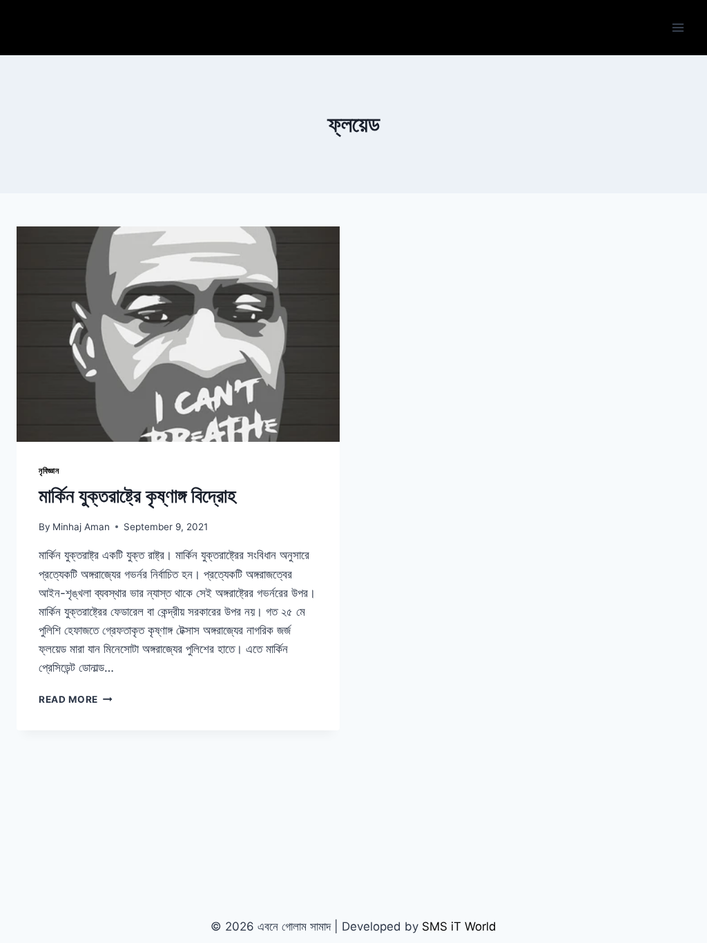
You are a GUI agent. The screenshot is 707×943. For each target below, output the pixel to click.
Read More (76, 699)
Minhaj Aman (81, 526)
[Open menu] (677, 27)
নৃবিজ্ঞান (49, 470)
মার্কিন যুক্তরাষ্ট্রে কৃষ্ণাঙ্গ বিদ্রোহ (137, 495)
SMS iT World (459, 926)
